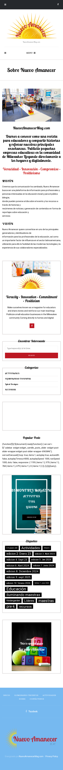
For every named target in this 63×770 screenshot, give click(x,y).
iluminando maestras (23, 595)
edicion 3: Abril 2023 (45, 553)
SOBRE (22, 699)
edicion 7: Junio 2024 (43, 565)
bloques (47, 548)
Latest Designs (11, 384)
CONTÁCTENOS (37, 699)
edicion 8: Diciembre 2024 (22, 571)
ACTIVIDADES (12, 373)
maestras (46, 600)
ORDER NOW (31, 517)
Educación (16, 589)
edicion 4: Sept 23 (16, 559)
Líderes (29, 600)
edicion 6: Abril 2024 (17, 565)
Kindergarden (13, 600)
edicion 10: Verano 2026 (18, 583)
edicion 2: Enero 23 (18, 553)
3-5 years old (11, 548)
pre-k (10, 606)
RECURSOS (10, 389)
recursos (25, 606)
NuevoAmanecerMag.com (31, 756)
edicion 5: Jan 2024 (41, 559)
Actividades (30, 548)
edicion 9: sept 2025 (18, 577)
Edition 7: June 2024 (42, 583)
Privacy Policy (51, 756)
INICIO (6, 695)
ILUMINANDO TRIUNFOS (18, 378)
